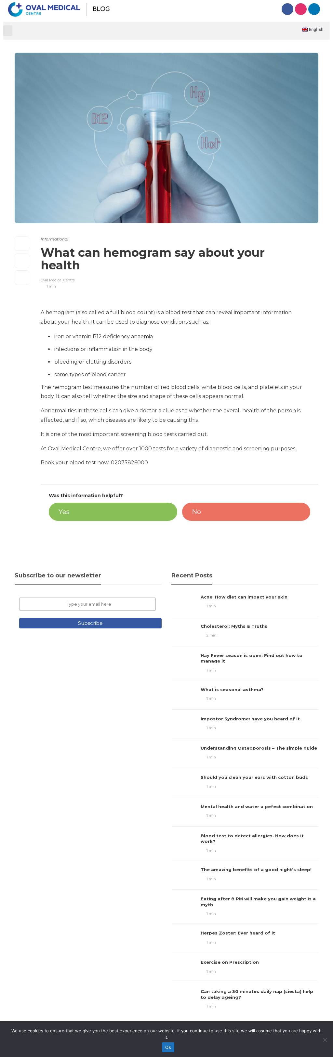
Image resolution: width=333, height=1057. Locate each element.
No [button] (196, 512)
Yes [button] (64, 512)
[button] (7, 30)
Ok (168, 1047)
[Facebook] (287, 9)
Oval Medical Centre (58, 280)
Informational (54, 239)
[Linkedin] (314, 9)
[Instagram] (301, 9)
